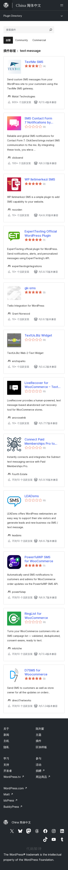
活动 (38, 764)
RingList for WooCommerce (36, 615)
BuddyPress (12, 806)
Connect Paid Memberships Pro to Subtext (40, 442)
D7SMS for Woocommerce (36, 672)
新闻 (6, 734)
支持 (6, 764)
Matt (8, 794)
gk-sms (30, 288)
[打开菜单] (62, 5)
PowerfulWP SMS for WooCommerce (39, 559)
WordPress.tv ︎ (13, 777)
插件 (38, 741)
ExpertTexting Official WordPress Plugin (41, 233)
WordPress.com (15, 788)
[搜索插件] (50, 29)
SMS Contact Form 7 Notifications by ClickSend (38, 121)
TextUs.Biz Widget (38, 335)
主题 (38, 734)
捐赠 (40, 770)
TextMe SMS (34, 62)
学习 (6, 758)
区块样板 (41, 747)
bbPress (10, 800)
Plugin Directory (12, 15)
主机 (6, 741)
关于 (6, 728)
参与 (38, 758)
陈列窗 (40, 728)
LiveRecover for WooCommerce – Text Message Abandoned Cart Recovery (41, 385)
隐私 (6, 747)
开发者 (7, 770)
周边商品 (43, 777)
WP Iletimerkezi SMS (40, 179)
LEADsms (32, 496)
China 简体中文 (21, 822)
